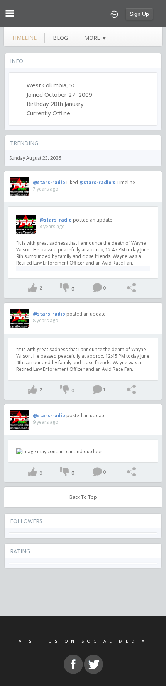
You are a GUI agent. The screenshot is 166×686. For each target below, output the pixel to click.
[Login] (114, 13)
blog (60, 37)
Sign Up (139, 14)
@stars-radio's (97, 182)
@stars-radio (49, 182)
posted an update (92, 220)
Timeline (24, 37)
